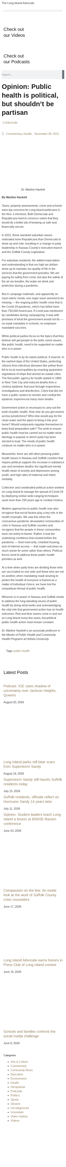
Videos (15, 1120)
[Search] (63, 74)
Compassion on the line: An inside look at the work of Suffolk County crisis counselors (30, 894)
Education (17, 1074)
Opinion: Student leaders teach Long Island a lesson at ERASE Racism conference (32, 819)
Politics (15, 1095)
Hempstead (18, 1086)
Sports (15, 1099)
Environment (18, 1078)
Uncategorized (20, 1108)
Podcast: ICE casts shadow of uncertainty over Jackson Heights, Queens (30, 690)
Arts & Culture (19, 1061)
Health (27, 133)
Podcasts (16, 1091)
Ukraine (15, 1103)
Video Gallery (19, 1116)
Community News (22, 1070)
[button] (33, 11)
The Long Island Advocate (18, 3)
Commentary (14, 133)
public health (22, 650)
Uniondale (17, 1112)
